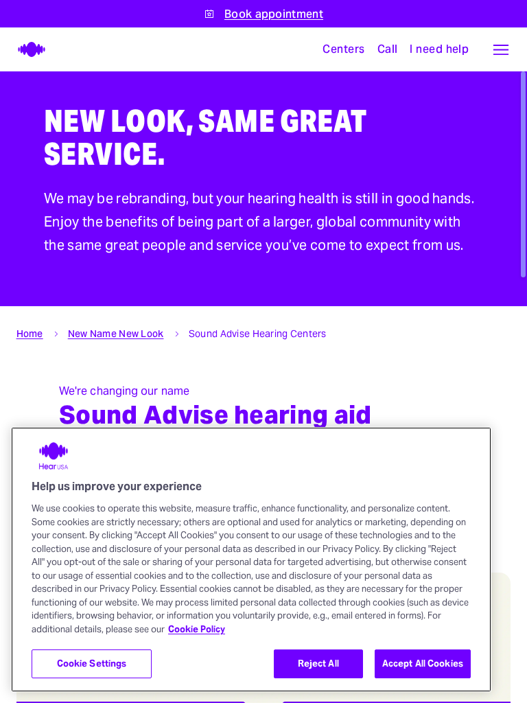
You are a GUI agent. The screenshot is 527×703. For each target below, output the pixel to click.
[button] (501, 49)
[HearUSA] (24, 49)
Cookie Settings (92, 663)
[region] (251, 559)
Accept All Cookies (422, 663)
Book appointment (273, 14)
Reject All (318, 663)
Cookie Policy (196, 629)
